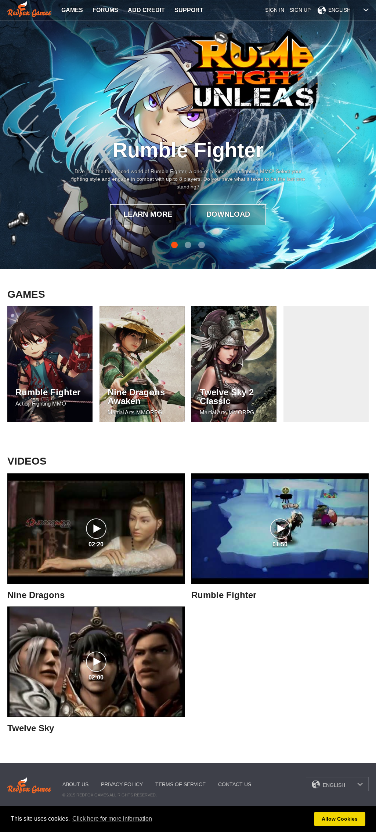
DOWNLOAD (228, 214)
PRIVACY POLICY (122, 784)
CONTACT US (234, 784)
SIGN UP (300, 10)
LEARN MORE (147, 214)
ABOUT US (75, 784)
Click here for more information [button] (112, 818)
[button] (306, 819)
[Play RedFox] (29, 9)
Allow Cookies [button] (340, 819)
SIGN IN (274, 10)
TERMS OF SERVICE (180, 784)
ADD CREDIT (146, 10)
